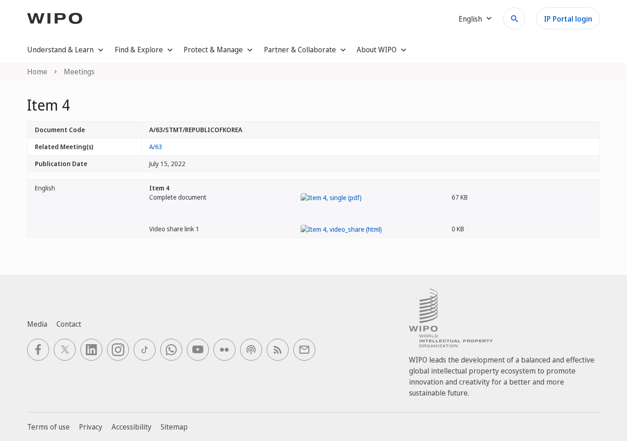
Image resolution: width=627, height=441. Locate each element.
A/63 (155, 146)
